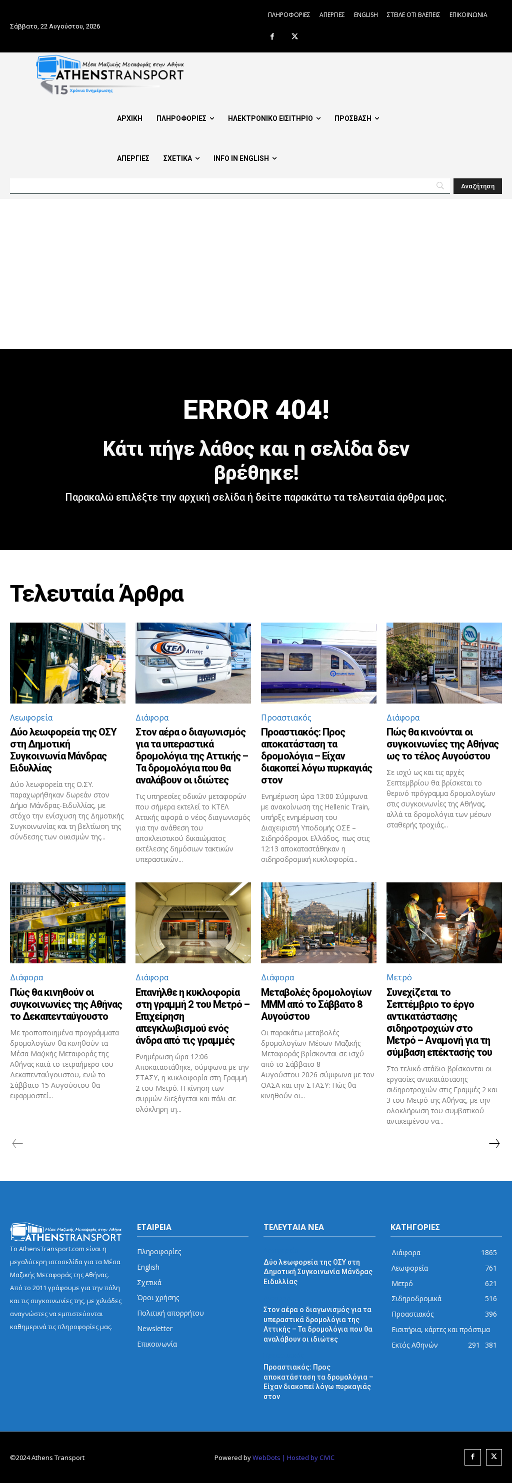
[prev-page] (18, 1143)
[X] (295, 37)
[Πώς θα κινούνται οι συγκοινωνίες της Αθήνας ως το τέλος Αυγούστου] (444, 663)
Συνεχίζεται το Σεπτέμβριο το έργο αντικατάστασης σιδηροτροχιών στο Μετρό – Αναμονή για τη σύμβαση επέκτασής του (439, 1022)
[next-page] (494, 1143)
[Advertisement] (256, 274)
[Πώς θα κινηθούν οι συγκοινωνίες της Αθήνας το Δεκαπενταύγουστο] (68, 922)
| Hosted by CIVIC (308, 1457)
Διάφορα (152, 717)
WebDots (266, 1457)
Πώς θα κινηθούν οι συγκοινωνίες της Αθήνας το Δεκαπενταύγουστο (66, 1004)
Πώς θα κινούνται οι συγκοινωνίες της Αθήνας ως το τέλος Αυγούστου (442, 744)
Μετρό (399, 977)
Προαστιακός (286, 717)
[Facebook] (272, 37)
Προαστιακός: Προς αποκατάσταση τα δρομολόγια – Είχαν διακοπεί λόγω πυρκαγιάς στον (316, 756)
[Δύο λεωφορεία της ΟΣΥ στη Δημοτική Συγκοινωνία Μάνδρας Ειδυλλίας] (68, 663)
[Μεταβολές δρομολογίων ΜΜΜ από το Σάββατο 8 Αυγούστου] (318, 922)
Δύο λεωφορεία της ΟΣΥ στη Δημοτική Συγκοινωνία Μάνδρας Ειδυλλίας (63, 750)
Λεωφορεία (31, 717)
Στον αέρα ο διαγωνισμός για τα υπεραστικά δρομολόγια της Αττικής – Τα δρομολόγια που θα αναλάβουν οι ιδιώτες (192, 756)
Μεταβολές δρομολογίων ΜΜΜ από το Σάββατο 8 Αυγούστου (316, 1004)
